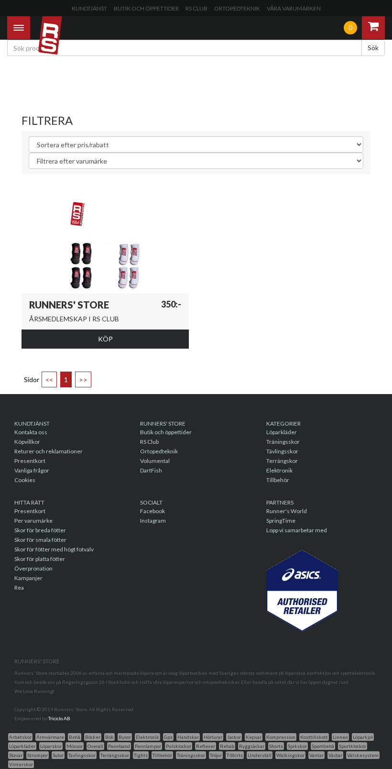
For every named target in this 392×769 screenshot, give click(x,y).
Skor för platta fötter (39, 558)
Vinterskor (21, 764)
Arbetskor (20, 737)
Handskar (188, 737)
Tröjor (216, 755)
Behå (74, 737)
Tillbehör (277, 479)
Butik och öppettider (146, 8)
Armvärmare (50, 737)
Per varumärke (33, 520)
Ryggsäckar (251, 746)
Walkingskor (290, 755)
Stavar (15, 755)
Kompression (280, 737)
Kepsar (253, 737)
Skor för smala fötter (40, 539)
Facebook (152, 511)
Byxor (125, 737)
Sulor (58, 755)
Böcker (92, 737)
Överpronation (33, 568)
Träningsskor (283, 441)
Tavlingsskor (82, 755)
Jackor (234, 737)
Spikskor (297, 746)
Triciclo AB (59, 718)
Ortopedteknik (237, 8)
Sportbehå (323, 746)
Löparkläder (281, 432)
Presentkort (29, 460)
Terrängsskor (114, 755)
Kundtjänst (89, 8)
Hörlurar (213, 737)
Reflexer (205, 746)
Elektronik (279, 470)
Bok (109, 737)
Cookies (24, 479)
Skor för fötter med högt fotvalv (54, 549)
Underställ (260, 755)
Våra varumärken (294, 8)
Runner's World (286, 511)
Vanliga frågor (31, 470)
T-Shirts (235, 755)
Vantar (316, 755)
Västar (335, 755)
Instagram (153, 520)
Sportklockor (352, 746)
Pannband (119, 746)
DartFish (151, 470)
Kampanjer (28, 578)
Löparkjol (363, 737)
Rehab (227, 746)
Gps (168, 737)
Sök (373, 48)
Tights (141, 755)
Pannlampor (148, 746)
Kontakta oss (30, 432)
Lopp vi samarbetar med (296, 530)
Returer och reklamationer (48, 451)
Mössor (74, 746)
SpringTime (280, 520)
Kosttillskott (314, 737)
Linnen (340, 737)
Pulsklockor (178, 746)
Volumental (155, 460)
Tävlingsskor (282, 451)
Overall (95, 746)
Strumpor (37, 755)
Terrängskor (282, 460)
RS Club (196, 8)
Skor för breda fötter (40, 530)
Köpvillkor (27, 441)
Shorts (276, 746)
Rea (19, 587)
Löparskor (51, 746)
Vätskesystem (363, 755)
